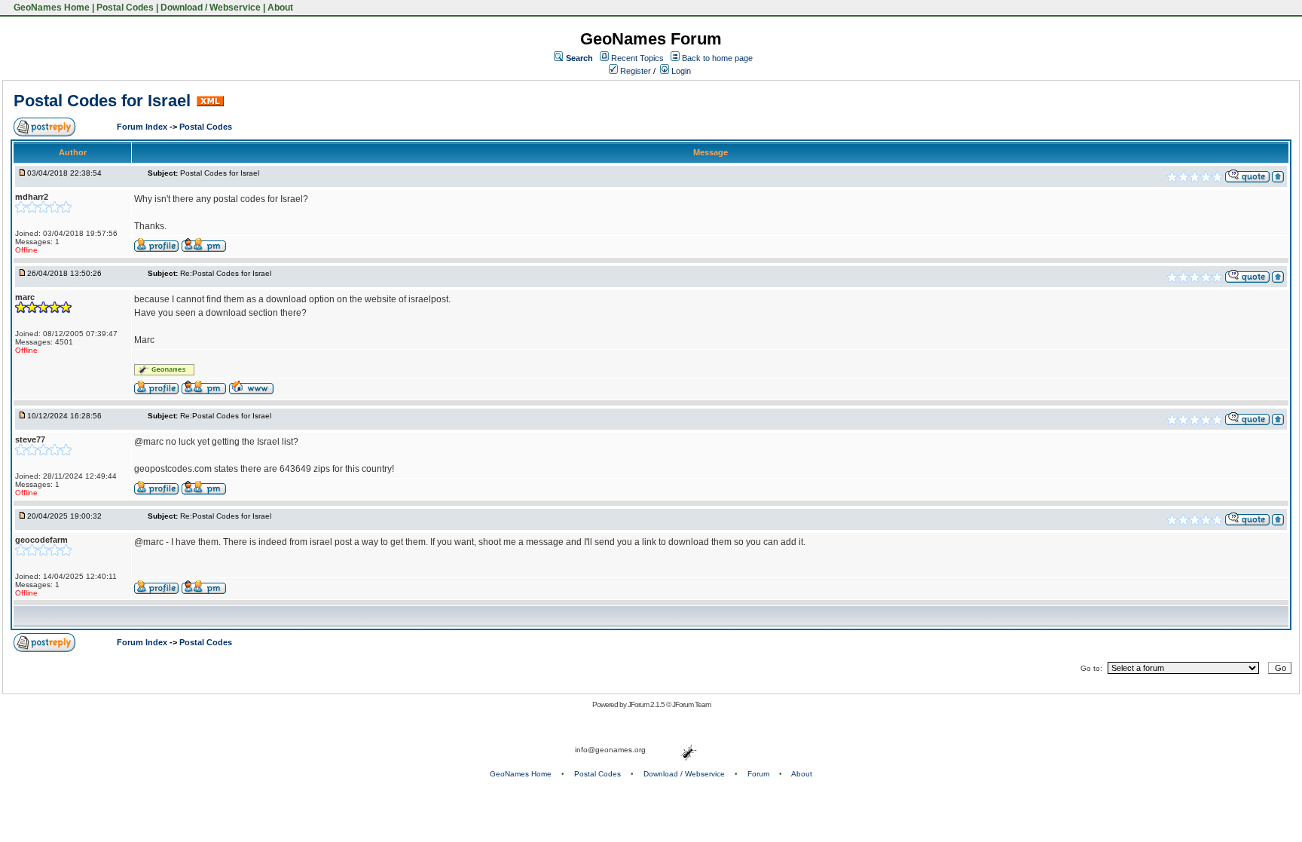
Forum (758, 774)
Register (634, 70)
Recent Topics (637, 58)
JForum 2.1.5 (647, 704)
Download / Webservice (210, 7)
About (280, 7)
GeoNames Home (50, 7)
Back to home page (717, 58)
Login (680, 70)
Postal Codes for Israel (102, 100)
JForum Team (691, 704)
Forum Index (143, 126)
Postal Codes (125, 7)
